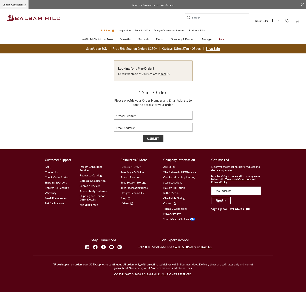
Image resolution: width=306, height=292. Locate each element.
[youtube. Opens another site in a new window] (111, 247)
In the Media (170, 192)
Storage (206, 39)
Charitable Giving (174, 198)
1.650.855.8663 (182, 246)
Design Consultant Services (169, 30)
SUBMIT (153, 139)
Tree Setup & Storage (133, 182)
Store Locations (172, 182)
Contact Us (52, 172)
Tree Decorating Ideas (134, 187)
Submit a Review (90, 185)
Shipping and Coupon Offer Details (92, 197)
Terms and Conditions (238, 179)
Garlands (143, 39)
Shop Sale (213, 48)
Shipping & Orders (56, 182)
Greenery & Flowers (183, 39)
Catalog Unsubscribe (93, 180)
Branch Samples (130, 177)
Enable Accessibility (14, 4)
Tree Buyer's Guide (132, 172)
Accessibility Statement (94, 191)
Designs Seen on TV (132, 192)
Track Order (261, 20)
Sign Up (221, 201)
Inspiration (125, 30)
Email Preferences (56, 198)
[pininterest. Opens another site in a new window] (119, 247)
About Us (169, 166)
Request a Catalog (91, 175)
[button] (188, 17)
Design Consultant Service (91, 168)
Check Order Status (57, 177)
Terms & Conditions (175, 208)
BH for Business (54, 203)
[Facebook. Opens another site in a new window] (95, 247)
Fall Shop (106, 30)
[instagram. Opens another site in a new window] (87, 247)
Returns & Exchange (57, 187)
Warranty (50, 192)
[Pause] (302, 4)
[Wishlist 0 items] (287, 20)
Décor (160, 39)
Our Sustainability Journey (179, 177)
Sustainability (142, 30)
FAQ (47, 166)
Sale (221, 39)
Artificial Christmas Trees (97, 39)
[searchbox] (217, 17)
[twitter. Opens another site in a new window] (103, 247)
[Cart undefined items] (297, 20)
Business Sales (197, 30)
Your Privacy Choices (176, 219)
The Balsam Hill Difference (179, 172)
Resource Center (131, 166)
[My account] (278, 20)
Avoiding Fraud (89, 204)
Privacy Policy (172, 213)
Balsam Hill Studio (174, 187)
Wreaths (125, 39)
